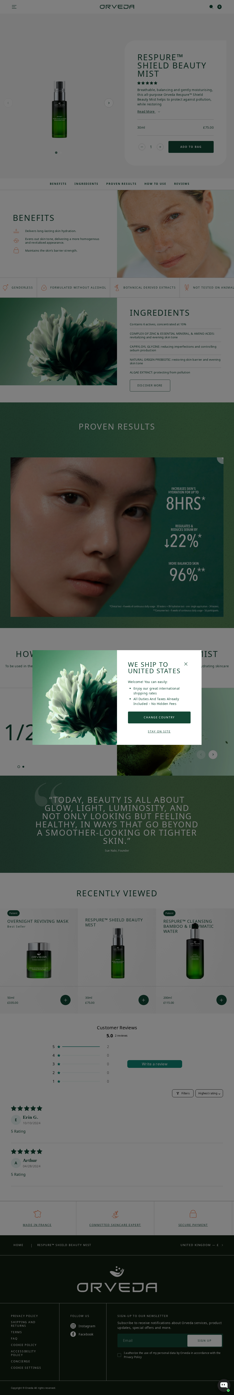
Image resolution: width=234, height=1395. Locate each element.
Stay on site (159, 731)
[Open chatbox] (224, 1385)
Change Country (159, 717)
